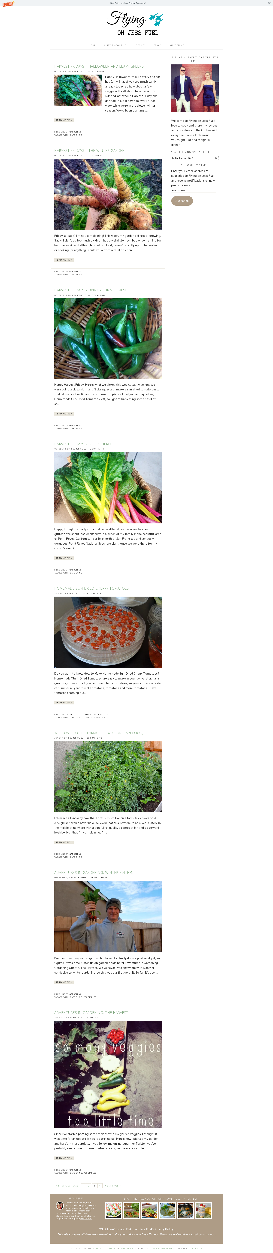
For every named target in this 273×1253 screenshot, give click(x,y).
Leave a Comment (100, 877)
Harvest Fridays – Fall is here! (82, 443)
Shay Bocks (126, 1248)
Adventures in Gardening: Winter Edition (93, 872)
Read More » (64, 120)
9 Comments (97, 449)
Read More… (86, 1218)
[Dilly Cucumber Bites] (113, 1210)
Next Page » (113, 1185)
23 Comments (94, 738)
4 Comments (94, 1017)
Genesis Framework (161, 1248)
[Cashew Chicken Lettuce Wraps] (131, 1210)
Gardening (75, 132)
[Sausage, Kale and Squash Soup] (185, 1210)
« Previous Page (67, 1185)
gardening (76, 135)
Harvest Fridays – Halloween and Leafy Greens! (99, 66)
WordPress (195, 1248)
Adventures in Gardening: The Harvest (91, 1012)
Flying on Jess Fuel (136, 22)
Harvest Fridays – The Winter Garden (89, 150)
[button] (136, 3)
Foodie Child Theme (104, 1248)
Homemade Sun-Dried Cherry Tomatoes (91, 588)
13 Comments (98, 71)
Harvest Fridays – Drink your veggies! (90, 290)
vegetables (102, 717)
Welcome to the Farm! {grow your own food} (99, 732)
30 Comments (93, 593)
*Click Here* (107, 1229)
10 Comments (98, 295)
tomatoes (89, 717)
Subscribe (182, 201)
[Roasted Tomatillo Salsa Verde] (167, 1210)
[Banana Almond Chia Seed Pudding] (203, 1210)
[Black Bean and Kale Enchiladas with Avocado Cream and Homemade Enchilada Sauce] (149, 1210)
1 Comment (97, 155)
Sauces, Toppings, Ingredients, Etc (89, 714)
